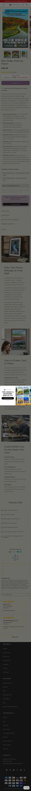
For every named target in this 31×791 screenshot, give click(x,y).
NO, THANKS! (7, 400)
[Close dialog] (1, 386)
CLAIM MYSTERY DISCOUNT (7, 398)
